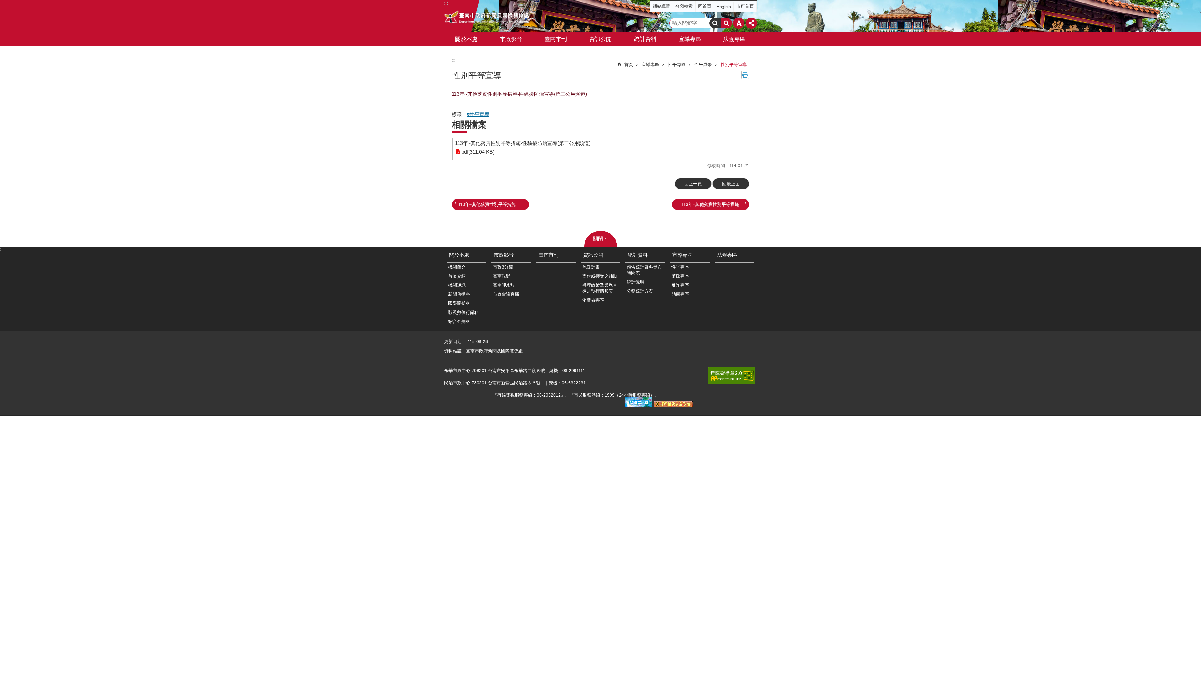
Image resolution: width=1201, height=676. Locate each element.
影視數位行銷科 (463, 312)
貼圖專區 (680, 294)
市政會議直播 (506, 294)
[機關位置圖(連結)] (638, 405)
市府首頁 (745, 6)
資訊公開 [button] (600, 39)
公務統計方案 (640, 291)
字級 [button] (738, 23)
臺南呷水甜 (504, 285)
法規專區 (734, 39)
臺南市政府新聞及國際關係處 (487, 17)
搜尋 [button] (715, 23)
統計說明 (635, 281)
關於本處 (459, 255)
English (724, 6)
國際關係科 (459, 303)
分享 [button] (751, 23)
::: (453, 60)
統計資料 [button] (645, 39)
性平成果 (703, 64)
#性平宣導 (478, 114)
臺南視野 (501, 276)
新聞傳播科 (459, 294)
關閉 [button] (598, 238)
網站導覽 (661, 6)
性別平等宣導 (734, 64)
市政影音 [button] (511, 39)
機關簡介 (457, 266)
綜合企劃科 (459, 321)
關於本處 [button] (466, 39)
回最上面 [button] (731, 183)
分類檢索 (684, 6)
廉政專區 (680, 276)
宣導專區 (650, 64)
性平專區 (677, 64)
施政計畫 (591, 266)
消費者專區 (593, 300)
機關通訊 (457, 285)
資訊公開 (593, 255)
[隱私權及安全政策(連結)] (673, 405)
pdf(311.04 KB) (477, 152)
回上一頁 (693, 183)
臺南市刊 (556, 39)
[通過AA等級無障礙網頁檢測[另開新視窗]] (731, 375)
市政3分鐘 (503, 266)
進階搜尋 (726, 23)
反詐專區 (680, 285)
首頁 (628, 64)
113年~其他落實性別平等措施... (488, 204)
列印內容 (745, 75)
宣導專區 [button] (690, 39)
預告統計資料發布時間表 (644, 269)
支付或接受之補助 (599, 276)
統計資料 (638, 255)
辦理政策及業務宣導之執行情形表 (599, 288)
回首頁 (704, 6)
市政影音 (504, 255)
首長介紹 (457, 276)
